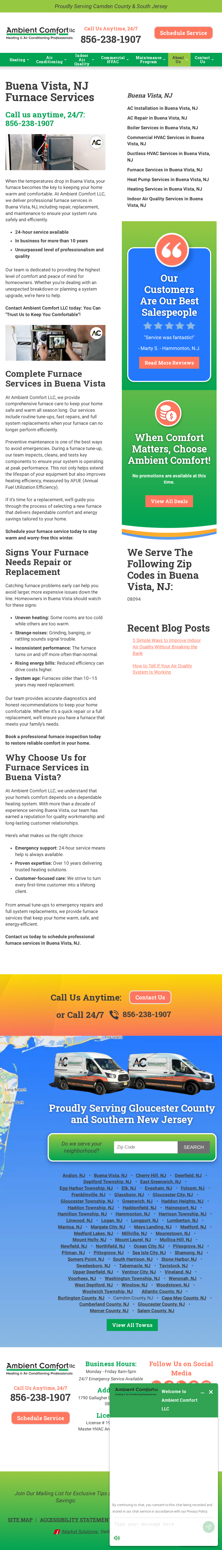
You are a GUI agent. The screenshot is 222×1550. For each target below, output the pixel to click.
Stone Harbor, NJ (179, 1259)
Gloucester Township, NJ (87, 1201)
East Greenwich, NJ (160, 1181)
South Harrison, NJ (133, 1259)
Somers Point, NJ (86, 1259)
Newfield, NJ (74, 1246)
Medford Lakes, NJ (93, 1233)
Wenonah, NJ (183, 1278)
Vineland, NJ (178, 1272)
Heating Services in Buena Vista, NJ (164, 189)
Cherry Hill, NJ (151, 1175)
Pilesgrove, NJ (188, 1246)
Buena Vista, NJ (149, 95)
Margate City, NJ (108, 1227)
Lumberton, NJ (182, 1220)
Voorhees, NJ (82, 1278)
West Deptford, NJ (94, 1285)
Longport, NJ (144, 1220)
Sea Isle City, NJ (149, 1252)
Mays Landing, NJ (153, 1227)
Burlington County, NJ (81, 1298)
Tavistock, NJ (173, 1265)
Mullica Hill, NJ (176, 1239)
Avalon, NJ (74, 1175)
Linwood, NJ (79, 1220)
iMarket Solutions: (80, 1531)
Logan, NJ (111, 1220)
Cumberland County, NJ (104, 1304)
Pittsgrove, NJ (109, 1252)
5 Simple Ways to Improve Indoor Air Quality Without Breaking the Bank (167, 647)
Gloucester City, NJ (173, 1194)
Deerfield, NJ (188, 1175)
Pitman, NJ (73, 1252)
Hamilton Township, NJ (82, 1214)
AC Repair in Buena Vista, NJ (157, 118)
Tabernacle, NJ (135, 1265)
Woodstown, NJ (173, 1285)
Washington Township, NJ (132, 1278)
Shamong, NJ (189, 1252)
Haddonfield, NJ (139, 1207)
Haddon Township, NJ (91, 1207)
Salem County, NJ (155, 1310)
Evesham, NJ (158, 1188)
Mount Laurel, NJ (133, 1239)
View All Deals (169, 501)
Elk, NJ (129, 1188)
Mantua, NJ (70, 1227)
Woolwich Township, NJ (107, 1291)
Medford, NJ (193, 1227)
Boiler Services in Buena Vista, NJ (162, 127)
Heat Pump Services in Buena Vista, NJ (168, 179)
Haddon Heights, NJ (182, 1201)
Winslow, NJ (135, 1285)
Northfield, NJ (110, 1246)
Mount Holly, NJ (89, 1239)
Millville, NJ (134, 1233)
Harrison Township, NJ (183, 1214)
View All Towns (132, 1325)
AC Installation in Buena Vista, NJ (162, 108)
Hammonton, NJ (133, 1214)
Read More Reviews (169, 362)
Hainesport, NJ (181, 1207)
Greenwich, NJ (137, 1201)
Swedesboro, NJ (93, 1265)
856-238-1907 (111, 39)
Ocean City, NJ (149, 1246)
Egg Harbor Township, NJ (86, 1188)
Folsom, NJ (193, 1188)
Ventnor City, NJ (139, 1272)
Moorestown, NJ (173, 1233)
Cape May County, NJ (184, 1298)
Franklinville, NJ (88, 1194)
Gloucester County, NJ (161, 1304)
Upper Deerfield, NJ (93, 1272)
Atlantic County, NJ (162, 1291)
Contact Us (150, 997)
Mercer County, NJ (109, 1310)
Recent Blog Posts (168, 627)
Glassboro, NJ (129, 1194)
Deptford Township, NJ (107, 1181)
